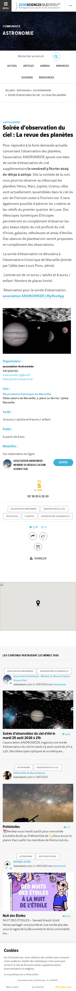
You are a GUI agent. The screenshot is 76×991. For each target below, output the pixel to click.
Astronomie (18, 33)
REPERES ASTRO (22, 862)
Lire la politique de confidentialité (21, 974)
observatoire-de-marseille (55, 516)
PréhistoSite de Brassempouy (29, 773)
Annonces (62, 66)
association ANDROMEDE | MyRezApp (33, 295)
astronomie (23, 767)
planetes (29, 516)
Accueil (12, 66)
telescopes (12, 516)
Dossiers (27, 78)
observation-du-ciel (54, 509)
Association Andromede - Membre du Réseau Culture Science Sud (29, 465)
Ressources (46, 78)
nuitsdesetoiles (48, 856)
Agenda (45, 66)
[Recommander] (43, 536)
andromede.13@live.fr (17, 375)
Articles (28, 66)
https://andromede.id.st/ (18, 379)
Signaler (40, 559)
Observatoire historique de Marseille (27, 394)
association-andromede (24, 509)
